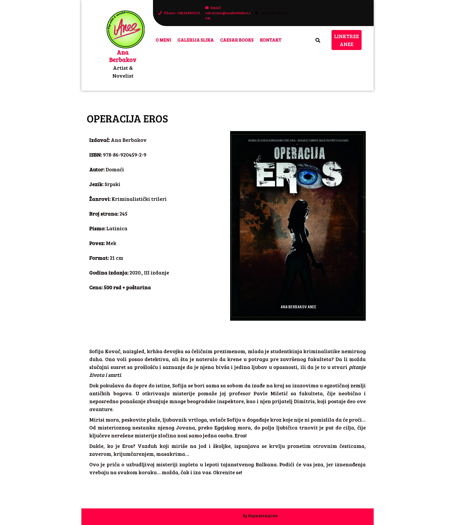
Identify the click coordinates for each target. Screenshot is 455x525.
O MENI (163, 40)
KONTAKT (270, 40)
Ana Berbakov (122, 55)
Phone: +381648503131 (179, 13)
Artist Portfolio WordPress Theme (209, 515)
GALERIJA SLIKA (195, 40)
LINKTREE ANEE (348, 39)
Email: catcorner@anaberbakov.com (228, 12)
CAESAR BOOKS (237, 40)
